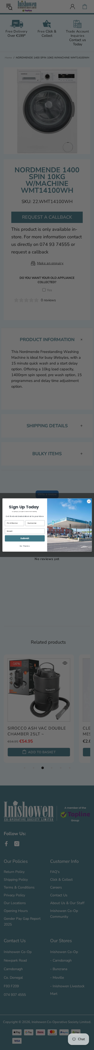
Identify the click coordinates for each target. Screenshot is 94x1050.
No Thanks (25, 546)
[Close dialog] (89, 501)
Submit (24, 538)
